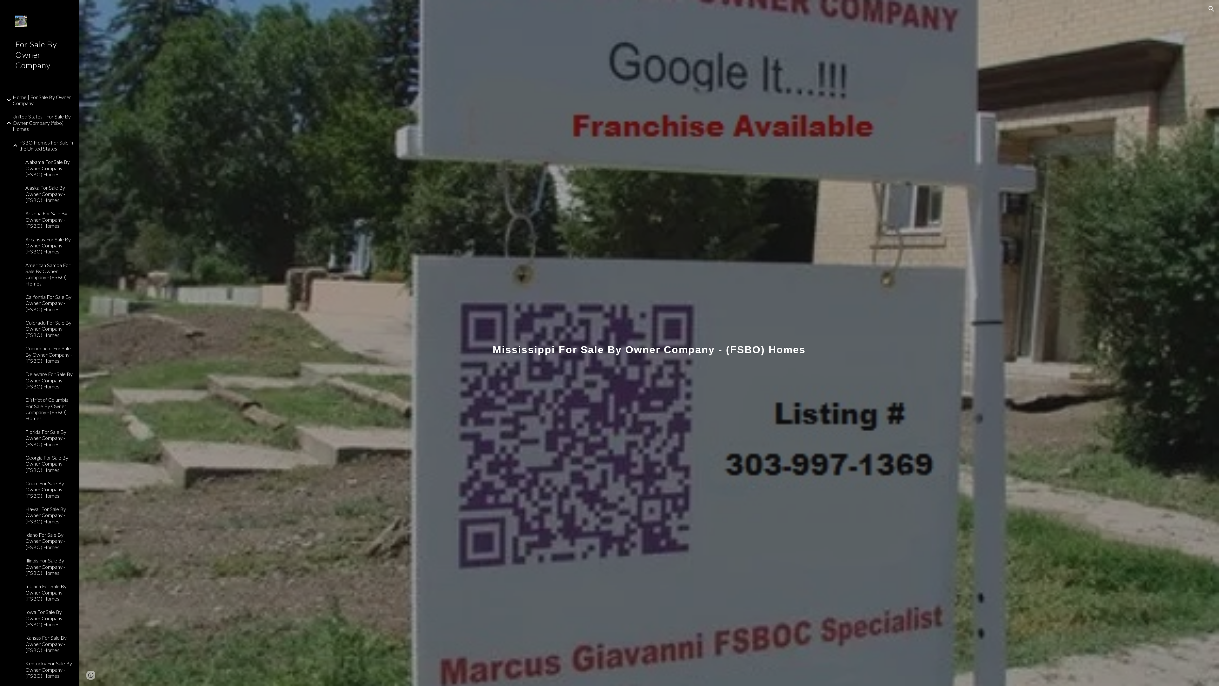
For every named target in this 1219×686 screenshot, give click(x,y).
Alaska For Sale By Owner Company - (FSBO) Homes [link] (45, 194)
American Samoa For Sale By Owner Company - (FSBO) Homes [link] (47, 274)
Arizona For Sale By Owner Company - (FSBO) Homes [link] (46, 219)
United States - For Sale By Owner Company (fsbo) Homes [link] (42, 122)
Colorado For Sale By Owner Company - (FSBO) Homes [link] (48, 328)
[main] (649, 343)
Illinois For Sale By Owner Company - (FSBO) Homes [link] (45, 566)
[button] (1211, 9)
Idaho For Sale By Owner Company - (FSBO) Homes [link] (45, 541)
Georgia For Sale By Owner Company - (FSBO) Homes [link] (46, 463)
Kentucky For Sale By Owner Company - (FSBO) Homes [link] (48, 669)
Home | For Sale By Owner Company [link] (42, 100)
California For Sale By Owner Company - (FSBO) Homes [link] (48, 303)
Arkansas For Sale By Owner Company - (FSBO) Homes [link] (48, 245)
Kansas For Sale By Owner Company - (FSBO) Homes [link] (46, 644)
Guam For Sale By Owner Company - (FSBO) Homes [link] (45, 489)
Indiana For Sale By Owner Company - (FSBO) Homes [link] (46, 592)
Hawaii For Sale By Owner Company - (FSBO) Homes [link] (45, 515)
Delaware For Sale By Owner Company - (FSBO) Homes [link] (49, 380)
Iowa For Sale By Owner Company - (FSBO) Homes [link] (45, 618)
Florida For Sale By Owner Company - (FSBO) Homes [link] (45, 438)
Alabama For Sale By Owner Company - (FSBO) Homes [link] (47, 168)
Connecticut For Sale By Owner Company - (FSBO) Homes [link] (48, 354)
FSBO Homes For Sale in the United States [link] (46, 145)
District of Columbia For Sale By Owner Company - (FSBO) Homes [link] (47, 409)
